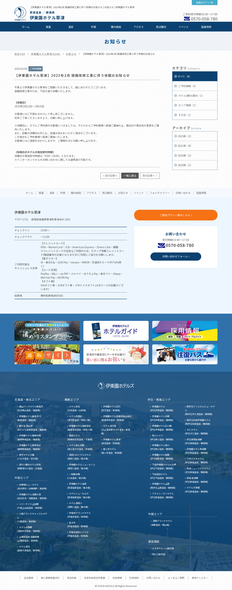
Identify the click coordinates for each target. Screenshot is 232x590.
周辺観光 (161, 27)
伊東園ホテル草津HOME (45, 54)
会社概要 (28, 578)
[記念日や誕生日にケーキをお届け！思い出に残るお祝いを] (116, 354)
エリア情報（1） (188, 105)
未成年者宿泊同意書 (94, 578)
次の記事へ (149, 175)
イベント (184, 27)
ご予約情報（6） (188, 86)
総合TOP (19, 54)
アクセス (139, 27)
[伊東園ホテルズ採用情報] (185, 331)
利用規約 (134, 578)
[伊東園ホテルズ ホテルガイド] (116, 331)
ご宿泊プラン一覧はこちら (175, 215)
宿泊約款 (71, 578)
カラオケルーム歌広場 (163, 548)
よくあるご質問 (176, 578)
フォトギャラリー (160, 193)
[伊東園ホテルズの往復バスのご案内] (185, 354)
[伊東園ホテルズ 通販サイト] (47, 354)
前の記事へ (111, 175)
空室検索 (206, 27)
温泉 (70, 27)
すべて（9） (185, 76)
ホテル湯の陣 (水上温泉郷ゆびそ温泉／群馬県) (115, 429)
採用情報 (117, 578)
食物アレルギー (200, 578)
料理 (93, 27)
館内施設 (116, 27)
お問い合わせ (183, 193)
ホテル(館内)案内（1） (191, 95)
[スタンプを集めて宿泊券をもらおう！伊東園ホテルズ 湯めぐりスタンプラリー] (47, 331)
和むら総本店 (158, 554)
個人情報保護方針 (50, 578)
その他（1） (185, 115)
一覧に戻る (130, 175)
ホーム (26, 27)
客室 (48, 27)
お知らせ (71, 54)
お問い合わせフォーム (175, 256)
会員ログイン (203, 2)
